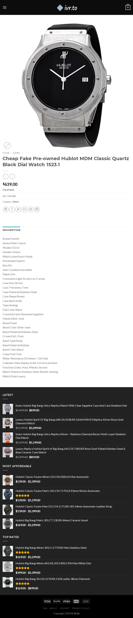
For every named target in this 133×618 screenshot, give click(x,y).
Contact (65, 608)
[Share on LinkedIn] (37, 209)
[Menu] (5, 7)
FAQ (45, 608)
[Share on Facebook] (12, 209)
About (53, 608)
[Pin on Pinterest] (31, 209)
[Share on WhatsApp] (6, 209)
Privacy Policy (81, 608)
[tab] (11, 230)
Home (6, 152)
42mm (16, 152)
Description (11, 230)
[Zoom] (7, 145)
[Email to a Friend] (24, 209)
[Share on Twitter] (18, 209)
